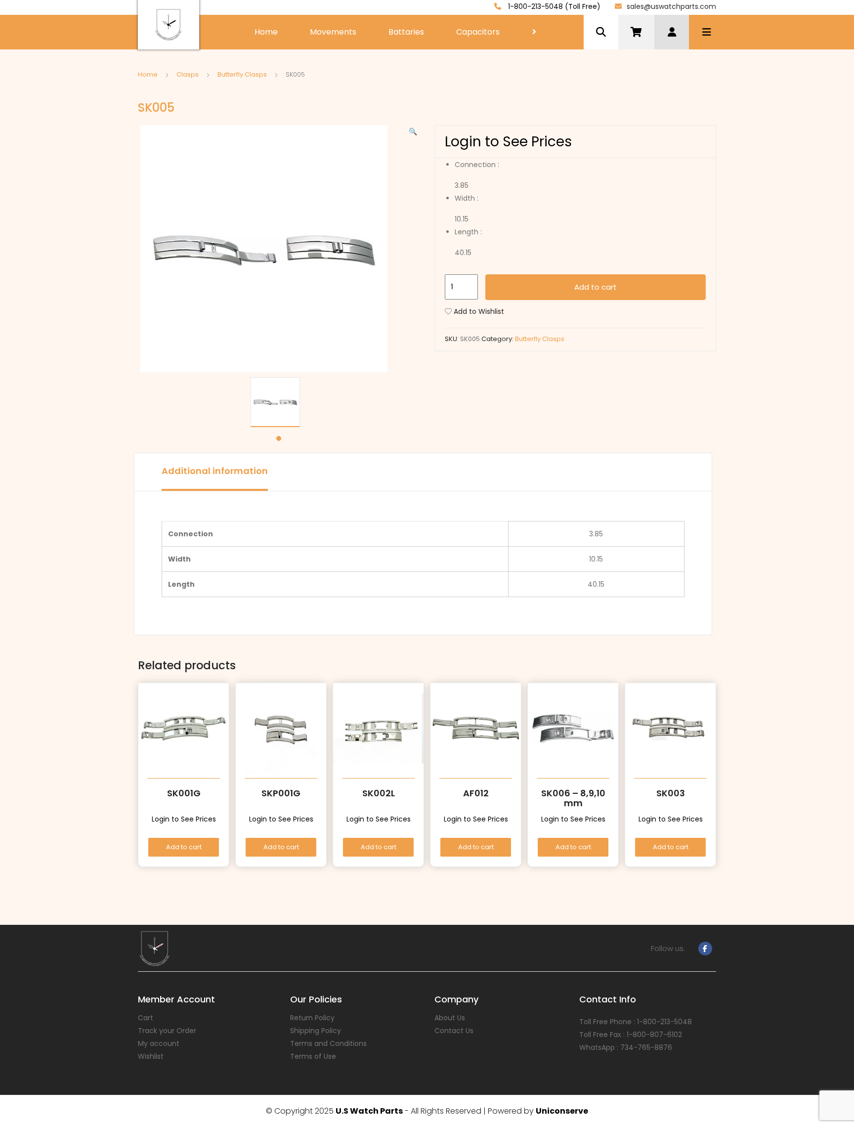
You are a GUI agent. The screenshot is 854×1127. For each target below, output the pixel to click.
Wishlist (151, 1056)
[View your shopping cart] (636, 32)
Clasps (187, 74)
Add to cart (595, 287)
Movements (333, 32)
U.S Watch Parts (369, 1111)
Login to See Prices (508, 141)
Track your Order (167, 1031)
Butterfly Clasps (242, 74)
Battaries (406, 32)
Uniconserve (562, 1111)
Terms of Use (313, 1056)
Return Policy (312, 1018)
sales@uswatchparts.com (671, 6)
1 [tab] (278, 438)
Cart (145, 1018)
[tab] (215, 472)
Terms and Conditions (328, 1043)
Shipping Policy (315, 1031)
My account (158, 1043)
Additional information (215, 471)
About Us (449, 1018)
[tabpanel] (279, 402)
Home (266, 32)
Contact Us (453, 1031)
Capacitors (478, 32)
